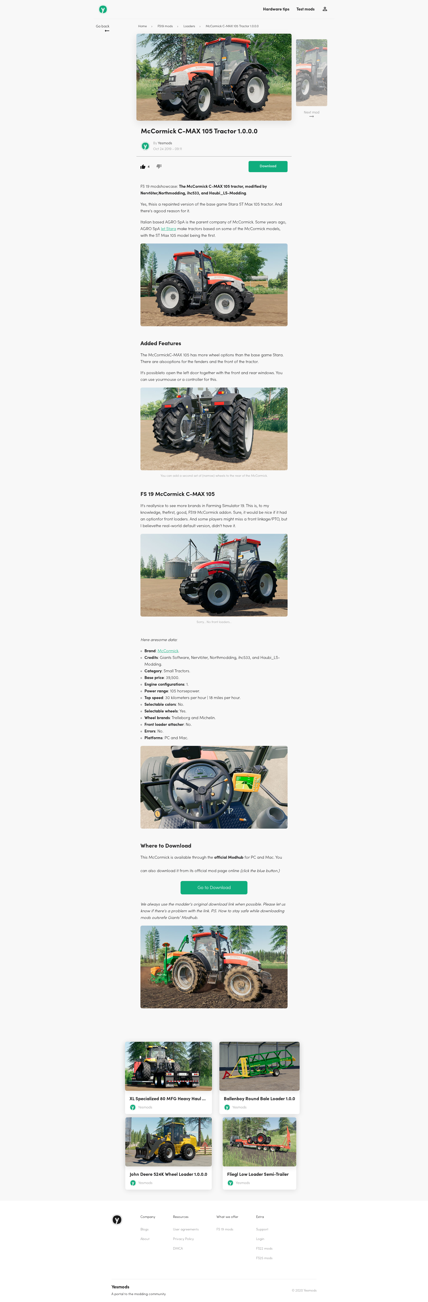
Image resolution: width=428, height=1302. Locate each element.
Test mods (305, 9)
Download (268, 166)
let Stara (168, 229)
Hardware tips (276, 9)
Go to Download (214, 887)
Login (260, 1239)
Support (262, 1229)
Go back (102, 26)
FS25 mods (264, 1258)
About (145, 1239)
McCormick (168, 651)
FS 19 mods (224, 1229)
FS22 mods (264, 1248)
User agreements (186, 1229)
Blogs (144, 1229)
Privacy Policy (183, 1239)
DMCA (178, 1248)
